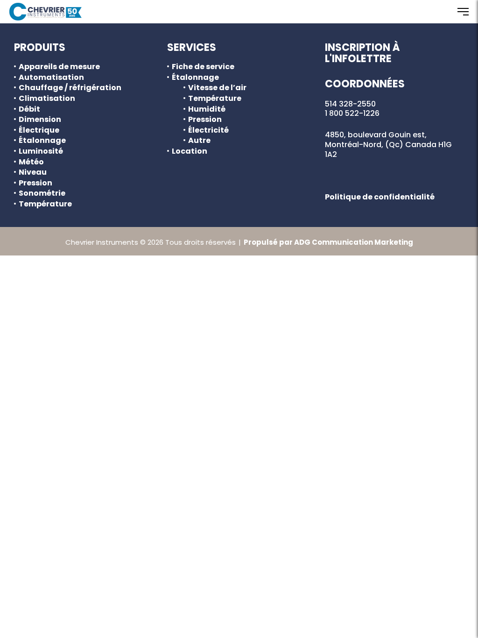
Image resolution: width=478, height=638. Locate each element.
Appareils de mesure (59, 67)
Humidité (206, 109)
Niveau (33, 172)
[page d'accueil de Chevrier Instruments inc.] (45, 11)
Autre (199, 140)
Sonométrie (42, 193)
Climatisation (47, 98)
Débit (29, 109)
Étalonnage (42, 140)
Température (45, 204)
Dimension (40, 119)
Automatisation (51, 77)
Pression (35, 183)
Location (189, 151)
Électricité (208, 130)
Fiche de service (203, 67)
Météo (31, 162)
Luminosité (41, 151)
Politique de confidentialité (380, 196)
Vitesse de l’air (217, 88)
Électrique (39, 130)
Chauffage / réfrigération (70, 88)
